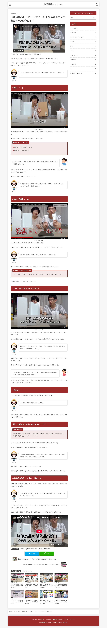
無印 (41, 548)
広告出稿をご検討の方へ (38, 619)
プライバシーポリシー (69, 619)
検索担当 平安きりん (76, 73)
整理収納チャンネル (53, 4)
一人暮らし (73, 64)
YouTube (40, 129)
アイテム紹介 (15, 548)
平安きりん (14, 80)
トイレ (72, 50)
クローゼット (74, 55)
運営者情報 (48, 619)
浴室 (71, 46)
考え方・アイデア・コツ (77, 37)
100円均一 (73, 32)
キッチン (72, 41)
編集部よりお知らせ (57, 619)
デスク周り (73, 59)
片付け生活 (47, 548)
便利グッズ (23, 548)
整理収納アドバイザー (33, 548)
